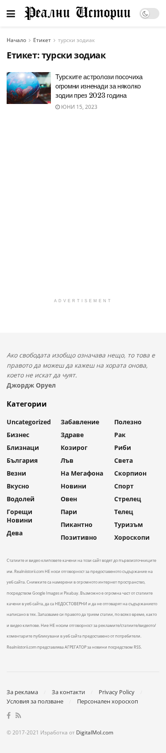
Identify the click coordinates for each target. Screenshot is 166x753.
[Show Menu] (11, 13)
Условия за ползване (35, 701)
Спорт (124, 486)
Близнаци (23, 447)
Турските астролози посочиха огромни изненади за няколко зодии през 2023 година (99, 86)
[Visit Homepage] (77, 13)
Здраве (72, 434)
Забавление (80, 422)
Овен (69, 499)
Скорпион (130, 473)
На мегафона (82, 473)
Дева (15, 533)
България (22, 460)
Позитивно (79, 537)
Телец (123, 511)
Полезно (128, 422)
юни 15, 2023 (78, 107)
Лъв (67, 460)
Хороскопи (132, 537)
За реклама (22, 692)
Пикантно (77, 524)
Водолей (21, 499)
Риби (122, 447)
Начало (16, 40)
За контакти (68, 692)
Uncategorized (29, 422)
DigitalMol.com (94, 732)
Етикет (42, 40)
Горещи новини (19, 515)
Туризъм (128, 524)
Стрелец (127, 499)
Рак (120, 434)
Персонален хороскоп (107, 701)
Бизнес (18, 434)
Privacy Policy (117, 692)
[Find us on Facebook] (9, 716)
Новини (73, 486)
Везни (16, 473)
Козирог (74, 447)
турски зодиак (76, 40)
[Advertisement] (83, 211)
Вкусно (18, 486)
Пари (69, 511)
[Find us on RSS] (18, 716)
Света (123, 460)
